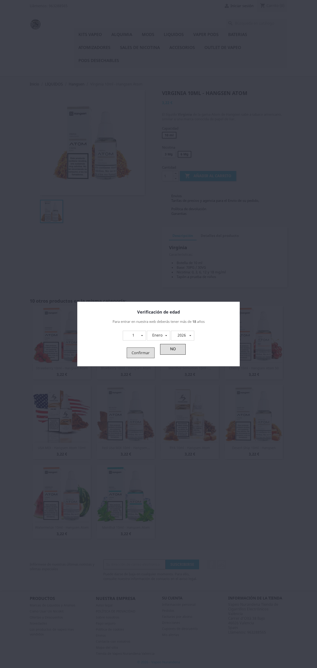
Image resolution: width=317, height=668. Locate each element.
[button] (134, 336)
